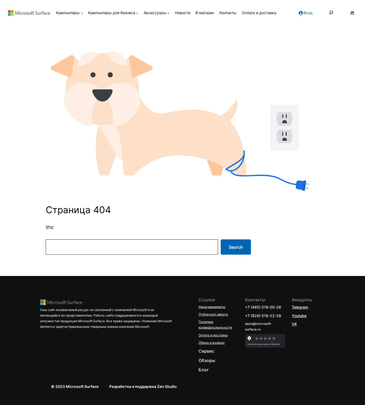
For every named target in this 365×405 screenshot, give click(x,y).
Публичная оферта (213, 314)
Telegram (300, 307)
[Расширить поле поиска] (331, 12)
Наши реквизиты (212, 307)
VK (294, 324)
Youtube (299, 315)
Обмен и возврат (212, 343)
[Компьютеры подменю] (82, 13)
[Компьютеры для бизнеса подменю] (137, 13)
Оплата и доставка (213, 335)
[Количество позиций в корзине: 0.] (352, 13)
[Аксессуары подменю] (168, 13)
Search (236, 247)
